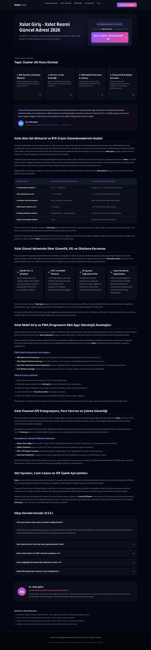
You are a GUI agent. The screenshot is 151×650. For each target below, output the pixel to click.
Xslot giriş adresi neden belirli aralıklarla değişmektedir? (40, 522)
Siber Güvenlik (66, 3)
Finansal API (89, 3)
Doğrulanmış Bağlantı (126, 5)
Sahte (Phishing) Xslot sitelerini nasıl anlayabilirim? (38, 571)
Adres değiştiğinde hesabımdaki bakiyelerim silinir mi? (39, 562)
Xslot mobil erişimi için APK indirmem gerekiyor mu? (38, 553)
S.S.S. (99, 3)
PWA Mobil (78, 3)
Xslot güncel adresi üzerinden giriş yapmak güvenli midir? (40, 544)
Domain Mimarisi (51, 3)
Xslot (20, 4)
